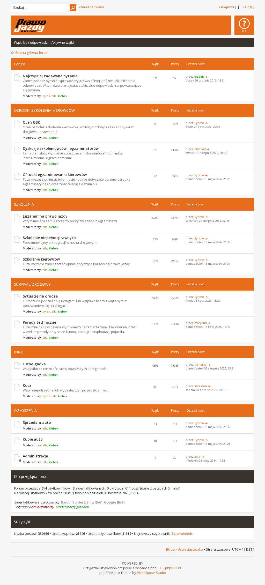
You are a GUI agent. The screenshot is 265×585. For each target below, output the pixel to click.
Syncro (199, 123)
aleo (197, 456)
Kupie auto (33, 439)
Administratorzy (41, 507)
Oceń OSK (31, 122)
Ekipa (170, 549)
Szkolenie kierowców (41, 259)
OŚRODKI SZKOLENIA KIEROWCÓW (44, 110)
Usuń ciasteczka (190, 549)
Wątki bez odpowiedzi (31, 42)
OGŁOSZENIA (25, 410)
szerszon (200, 386)
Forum (19, 64)
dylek (46, 96)
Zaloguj (248, 7)
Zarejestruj (227, 7)
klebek (62, 96)
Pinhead (200, 149)
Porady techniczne (39, 322)
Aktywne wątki (62, 42)
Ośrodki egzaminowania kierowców (55, 174)
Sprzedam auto (37, 422)
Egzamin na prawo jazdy (45, 216)
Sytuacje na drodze (40, 296)
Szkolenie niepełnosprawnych (49, 237)
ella (53, 96)
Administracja (35, 456)
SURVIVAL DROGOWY (32, 284)
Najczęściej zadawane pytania (50, 75)
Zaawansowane (91, 7)
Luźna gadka (34, 363)
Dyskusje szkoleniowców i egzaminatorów (61, 148)
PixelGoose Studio (151, 572)
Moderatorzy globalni (72, 507)
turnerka (200, 364)
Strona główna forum (31, 52)
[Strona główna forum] (30, 25)
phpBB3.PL (173, 568)
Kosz (27, 385)
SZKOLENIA (24, 204)
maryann (200, 323)
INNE (18, 352)
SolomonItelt (182, 533)
